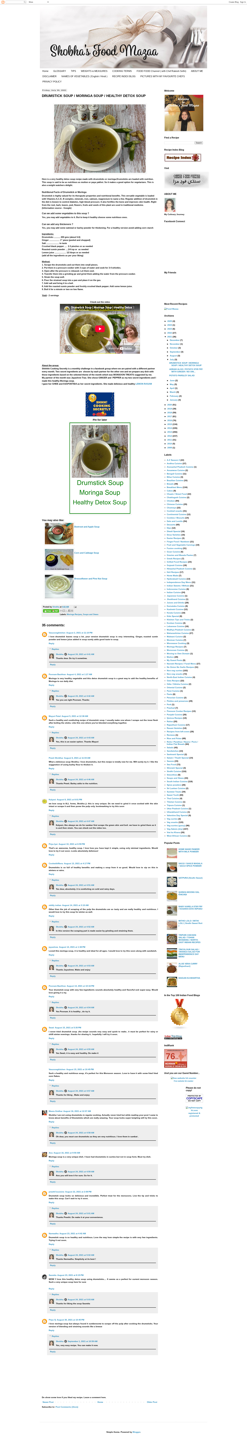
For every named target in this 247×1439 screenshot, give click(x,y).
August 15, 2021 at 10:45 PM (80, 1069)
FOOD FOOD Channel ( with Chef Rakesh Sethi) (161, 71)
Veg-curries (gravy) (176, 825)
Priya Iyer (53, 844)
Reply (51, 643)
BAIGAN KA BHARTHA (189, 978)
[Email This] (61, 610)
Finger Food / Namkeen (178, 541)
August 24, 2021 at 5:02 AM (81, 1255)
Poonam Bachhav (57, 674)
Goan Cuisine (173, 552)
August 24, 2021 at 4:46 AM (81, 779)
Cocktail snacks (174, 511)
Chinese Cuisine (175, 504)
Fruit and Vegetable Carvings (181, 545)
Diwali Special (173, 531)
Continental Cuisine (176, 514)
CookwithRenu (56, 863)
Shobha (59, 654)
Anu (51, 1153)
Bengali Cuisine (174, 474)
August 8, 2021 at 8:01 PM (69, 799)
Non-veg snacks (175, 674)
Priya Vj (52, 1320)
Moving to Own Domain (178, 653)
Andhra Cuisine (174, 463)
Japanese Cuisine (175, 596)
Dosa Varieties (174, 535)
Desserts (171, 524)
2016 (170, 420)
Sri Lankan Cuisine (176, 788)
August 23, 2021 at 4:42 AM (72, 1233)
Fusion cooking (174, 548)
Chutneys (171, 508)
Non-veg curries (174, 670)
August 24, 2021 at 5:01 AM (81, 1213)
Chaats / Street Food (177, 494)
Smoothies (172, 775)
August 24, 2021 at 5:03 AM (81, 1299)
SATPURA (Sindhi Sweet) (191, 878)
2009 (170, 447)
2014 (170, 428)
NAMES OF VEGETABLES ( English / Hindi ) (84, 76)
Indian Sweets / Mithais (178, 586)
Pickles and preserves (177, 701)
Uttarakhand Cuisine (177, 812)
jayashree (53, 947)
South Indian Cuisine (177, 781)
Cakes (170, 491)
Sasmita (52, 1275)
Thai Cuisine (173, 798)
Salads (170, 747)
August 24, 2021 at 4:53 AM (81, 966)
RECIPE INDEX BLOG (124, 76)
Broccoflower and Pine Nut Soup (90, 578)
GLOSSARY (59, 71)
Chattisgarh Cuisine (176, 497)
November (175, 344)
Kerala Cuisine (174, 613)
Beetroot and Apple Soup (86, 526)
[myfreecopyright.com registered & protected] (194, 1116)
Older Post (152, 1402)
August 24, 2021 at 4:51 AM (81, 885)
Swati (51, 1027)
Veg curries (172, 819)
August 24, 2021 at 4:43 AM (81, 738)
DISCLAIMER (49, 76)
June (172, 380)
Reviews (171, 735)
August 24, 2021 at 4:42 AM (81, 696)
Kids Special (173, 616)
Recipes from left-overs (178, 731)
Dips (169, 528)
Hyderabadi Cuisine (176, 579)
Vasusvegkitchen (57, 633)
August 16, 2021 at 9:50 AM (67, 1153)
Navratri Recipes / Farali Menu (181, 664)
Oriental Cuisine (175, 687)
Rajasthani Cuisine (176, 725)
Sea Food (171, 764)
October (174, 348)
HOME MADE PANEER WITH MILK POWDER (189, 850)
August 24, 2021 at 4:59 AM (81, 1171)
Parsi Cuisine (173, 691)
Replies (55, 649)
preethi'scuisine (56, 1192)
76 (170, 1056)
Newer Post (48, 1402)
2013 (170, 432)
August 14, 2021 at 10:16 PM (80, 986)
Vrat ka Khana (173, 832)
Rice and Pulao (174, 738)
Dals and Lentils (175, 521)
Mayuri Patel (55, 716)
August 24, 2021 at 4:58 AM (81, 1133)
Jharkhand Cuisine (176, 599)
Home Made (172, 575)
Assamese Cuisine (176, 470)
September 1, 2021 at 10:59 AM (82, 1341)
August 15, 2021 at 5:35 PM (68, 1027)
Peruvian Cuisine (175, 697)
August (174, 356)
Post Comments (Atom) (67, 1407)
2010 (170, 443)
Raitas (170, 721)
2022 (170, 333)
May (172, 384)
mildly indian (55, 905)
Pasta (169, 694)
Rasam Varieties (174, 728)
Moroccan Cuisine (176, 650)
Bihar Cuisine (173, 477)
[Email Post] (74, 607)
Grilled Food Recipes (177, 562)
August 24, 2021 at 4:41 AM (81, 654)
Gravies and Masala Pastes (180, 555)
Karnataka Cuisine (176, 606)
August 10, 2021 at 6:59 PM (72, 844)
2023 (170, 329)
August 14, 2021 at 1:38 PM (72, 947)
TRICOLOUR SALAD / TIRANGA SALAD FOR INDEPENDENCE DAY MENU (189, 953)
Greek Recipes (174, 558)
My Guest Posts (174, 660)
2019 (170, 409)
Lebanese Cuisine (175, 626)
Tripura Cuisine (174, 805)
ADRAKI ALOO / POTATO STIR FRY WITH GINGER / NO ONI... (186, 370)
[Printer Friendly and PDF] (51, 611)
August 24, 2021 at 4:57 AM (81, 1091)
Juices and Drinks (175, 602)
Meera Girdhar (55, 1111)
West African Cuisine (177, 836)
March (173, 392)
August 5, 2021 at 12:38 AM (75, 716)
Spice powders (174, 785)
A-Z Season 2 (173, 460)
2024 (170, 325)
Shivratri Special (175, 768)
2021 (170, 337)
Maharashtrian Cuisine (178, 633)
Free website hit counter (183, 1081)
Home (45, 71)
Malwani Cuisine (175, 636)
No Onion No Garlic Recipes (180, 667)
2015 (170, 424)
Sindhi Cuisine (174, 771)
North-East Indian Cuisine (179, 677)
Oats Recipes (173, 681)
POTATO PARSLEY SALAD (182, 375)
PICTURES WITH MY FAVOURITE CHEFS (162, 76)
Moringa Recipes (74, 614)
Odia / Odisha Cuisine (177, 684)
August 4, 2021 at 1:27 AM (79, 674)
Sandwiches (173, 751)
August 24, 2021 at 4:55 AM (81, 1049)
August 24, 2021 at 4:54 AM (81, 1007)
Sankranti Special (175, 754)
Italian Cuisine (174, 592)
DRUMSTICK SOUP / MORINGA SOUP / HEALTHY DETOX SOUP (185, 364)
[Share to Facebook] (69, 610)
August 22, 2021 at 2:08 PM (78, 1192)
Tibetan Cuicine (174, 802)
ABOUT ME (197, 71)
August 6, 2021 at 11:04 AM (77, 758)
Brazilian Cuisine (175, 480)
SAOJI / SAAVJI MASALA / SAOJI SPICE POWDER (190, 864)
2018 (170, 412)
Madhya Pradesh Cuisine (179, 630)
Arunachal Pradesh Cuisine (180, 467)
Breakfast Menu (174, 487)
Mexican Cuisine (175, 640)
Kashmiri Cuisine (175, 609)
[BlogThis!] (63, 610)
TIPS (73, 71)
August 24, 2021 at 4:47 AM (81, 821)
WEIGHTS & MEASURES (94, 71)
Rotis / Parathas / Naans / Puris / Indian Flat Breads (182, 743)
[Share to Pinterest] (72, 610)
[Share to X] (66, 610)
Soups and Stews (90, 614)
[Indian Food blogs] (179, 1029)
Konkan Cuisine (174, 623)
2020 (170, 405)
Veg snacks (172, 822)
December (175, 340)
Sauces (170, 761)
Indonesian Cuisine (176, 589)
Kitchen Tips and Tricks (178, 619)
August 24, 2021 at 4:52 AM (81, 927)
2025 (170, 321)
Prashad (171, 708)
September (175, 352)
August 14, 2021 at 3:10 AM (75, 905)
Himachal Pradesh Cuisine (179, 569)
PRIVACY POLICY (52, 81)
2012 (170, 436)
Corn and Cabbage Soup (86, 553)
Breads (170, 484)
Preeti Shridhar (56, 758)
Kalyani (52, 799)
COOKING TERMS (122, 71)
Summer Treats (174, 792)
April (172, 388)
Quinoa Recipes (174, 718)
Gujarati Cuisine (175, 565)
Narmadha (54, 1233)
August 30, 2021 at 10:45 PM (70, 1320)
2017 (170, 416)
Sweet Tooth (173, 795)
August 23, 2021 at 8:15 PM (70, 1275)
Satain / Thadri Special (178, 758)
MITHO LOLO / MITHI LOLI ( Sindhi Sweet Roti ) (190, 923)
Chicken (171, 501)
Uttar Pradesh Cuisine (177, 808)
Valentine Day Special (177, 815)
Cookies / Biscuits (176, 518)
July (172, 359)
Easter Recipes (174, 538)
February (174, 396)
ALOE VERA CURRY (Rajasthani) (188, 965)
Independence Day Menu (179, 582)
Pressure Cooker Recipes (179, 711)
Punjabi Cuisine (174, 714)
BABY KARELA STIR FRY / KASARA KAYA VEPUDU (190, 907)
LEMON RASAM (144, 384)
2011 (170, 440)
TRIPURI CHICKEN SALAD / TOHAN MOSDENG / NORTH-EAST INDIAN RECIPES (189, 938)
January (174, 400)
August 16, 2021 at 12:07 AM (77, 1111)
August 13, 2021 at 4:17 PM (77, 863)
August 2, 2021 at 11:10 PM (79, 633)
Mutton (170, 657)
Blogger (136, 1432)
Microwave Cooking (176, 643)
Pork (169, 704)
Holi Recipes (173, 572)
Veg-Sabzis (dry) (175, 829)
